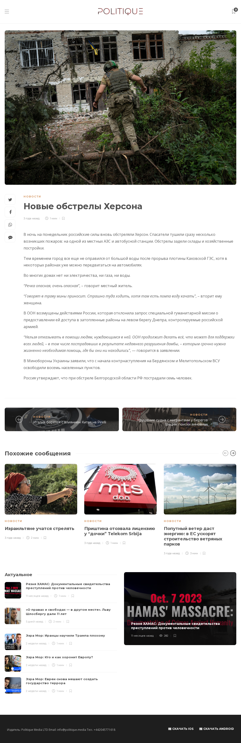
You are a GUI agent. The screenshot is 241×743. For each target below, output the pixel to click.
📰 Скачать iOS (180, 729)
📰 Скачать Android (216, 729)
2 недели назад (36, 643)
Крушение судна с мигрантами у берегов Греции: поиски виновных (172, 422)
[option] (41, 502)
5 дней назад (34, 621)
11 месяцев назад (37, 596)
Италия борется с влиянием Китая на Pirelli (69, 422)
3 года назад (32, 218)
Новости (32, 196)
